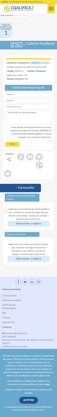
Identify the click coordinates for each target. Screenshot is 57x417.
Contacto (6, 318)
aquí (48, 384)
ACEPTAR (28, 400)
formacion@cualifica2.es (15, 333)
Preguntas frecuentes (11, 300)
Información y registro (28, 223)
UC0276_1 (36, 63)
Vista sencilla (6, 15)
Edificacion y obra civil (17, 75)
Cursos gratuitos (9, 296)
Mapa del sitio (8, 322)
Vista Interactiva (19, 15)
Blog (4, 313)
